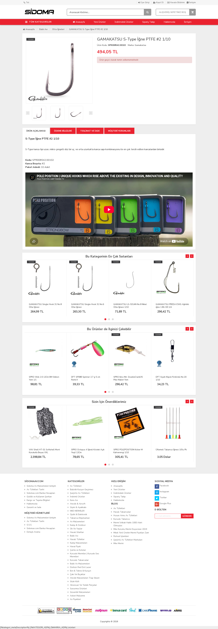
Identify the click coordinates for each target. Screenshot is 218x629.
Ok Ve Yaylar (76, 528)
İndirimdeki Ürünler (124, 21)
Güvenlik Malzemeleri (80, 592)
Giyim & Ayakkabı (78, 507)
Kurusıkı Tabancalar (79, 560)
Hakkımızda (169, 21)
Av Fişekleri (75, 599)
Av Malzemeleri (77, 521)
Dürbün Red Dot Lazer (80, 567)
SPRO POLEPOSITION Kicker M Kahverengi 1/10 (128, 451)
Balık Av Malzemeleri (80, 563)
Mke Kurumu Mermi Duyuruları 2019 (130, 529)
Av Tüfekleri (76, 486)
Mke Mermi (118, 543)
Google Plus (165, 503)
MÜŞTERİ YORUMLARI (119, 130)
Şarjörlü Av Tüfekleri (80, 493)
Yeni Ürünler (100, 21)
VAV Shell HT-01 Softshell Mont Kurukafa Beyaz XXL (44, 451)
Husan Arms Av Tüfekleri (125, 515)
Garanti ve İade (34, 507)
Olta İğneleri (58, 29)
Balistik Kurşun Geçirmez (81, 489)
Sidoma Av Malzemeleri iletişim (41, 486)
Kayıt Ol (160, 2)
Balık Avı (43, 29)
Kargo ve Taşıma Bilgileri (38, 500)
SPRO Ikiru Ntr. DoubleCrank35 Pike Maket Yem (128, 378)
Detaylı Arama (33, 532)
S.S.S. (29, 524)
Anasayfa (80, 21)
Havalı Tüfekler (77, 539)
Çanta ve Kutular (78, 550)
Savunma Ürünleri (78, 588)
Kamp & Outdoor (78, 525)
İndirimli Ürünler (77, 496)
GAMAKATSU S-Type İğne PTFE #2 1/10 (88, 29)
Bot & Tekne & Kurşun (80, 570)
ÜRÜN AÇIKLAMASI (36, 130)
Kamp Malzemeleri (78, 542)
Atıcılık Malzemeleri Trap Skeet (84, 577)
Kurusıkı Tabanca (121, 519)
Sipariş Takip (148, 21)
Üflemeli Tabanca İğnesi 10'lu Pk (171, 449)
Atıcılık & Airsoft (77, 503)
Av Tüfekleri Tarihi (35, 489)
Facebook (164, 485)
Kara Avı (74, 500)
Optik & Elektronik (78, 514)
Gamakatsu (140, 45)
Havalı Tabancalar (122, 511)
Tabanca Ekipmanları (80, 518)
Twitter (163, 497)
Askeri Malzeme (77, 595)
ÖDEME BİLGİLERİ (63, 130)
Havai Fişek (75, 546)
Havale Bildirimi (177, 2)
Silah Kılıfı (74, 581)
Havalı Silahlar (77, 532)
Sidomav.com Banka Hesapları (41, 493)
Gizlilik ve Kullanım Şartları (39, 496)
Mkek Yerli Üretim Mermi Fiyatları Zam (131, 532)
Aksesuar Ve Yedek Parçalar (83, 585)
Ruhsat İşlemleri (121, 536)
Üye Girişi (145, 2)
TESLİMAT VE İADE (90, 130)
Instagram (164, 491)
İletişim (192, 2)
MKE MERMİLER (77, 510)
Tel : (27, 2)
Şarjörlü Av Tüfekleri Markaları (127, 539)
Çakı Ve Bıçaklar (77, 574)
